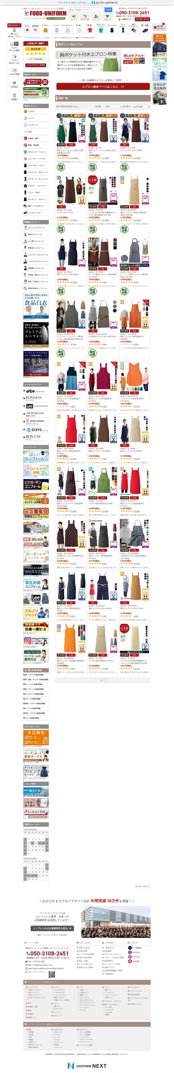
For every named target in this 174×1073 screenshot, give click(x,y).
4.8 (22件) (73, 282)
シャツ (81, 987)
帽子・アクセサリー (111, 1005)
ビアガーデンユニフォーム (34, 491)
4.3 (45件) (73, 220)
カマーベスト (58, 1009)
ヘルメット (58, 1047)
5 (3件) (104, 282)
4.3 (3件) (105, 669)
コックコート (33, 987)
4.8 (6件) (73, 511)
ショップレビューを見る (36, 65)
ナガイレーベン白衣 (86, 1039)
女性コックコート (35, 995)
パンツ (106, 987)
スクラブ (57, 1035)
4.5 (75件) (105, 158)
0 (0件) (136, 344)
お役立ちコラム (135, 1004)
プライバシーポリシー (113, 954)
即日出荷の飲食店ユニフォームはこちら (35, 99)
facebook (136, 952)
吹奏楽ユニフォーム (32, 377)
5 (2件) (104, 564)
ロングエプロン (59, 990)
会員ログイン (109, 967)
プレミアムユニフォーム (33, 348)
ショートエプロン (60, 995)
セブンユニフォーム (86, 1042)
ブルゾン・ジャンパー (32, 619)
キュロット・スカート (112, 1001)
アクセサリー (135, 987)
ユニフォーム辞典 (85, 1045)
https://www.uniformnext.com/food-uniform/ (46, 968)
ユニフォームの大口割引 (33, 746)
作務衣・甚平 (33, 1007)
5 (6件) (104, 344)
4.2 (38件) (105, 220)
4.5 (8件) (137, 459)
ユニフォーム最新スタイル (34, 548)
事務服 (31, 1040)
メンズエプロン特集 (32, 576)
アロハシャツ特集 (31, 477)
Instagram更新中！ (31, 647)
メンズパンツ (109, 992)
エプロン (56, 987)
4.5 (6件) (105, 511)
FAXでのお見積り (86, 958)
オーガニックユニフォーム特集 (35, 562)
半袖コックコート (35, 990)
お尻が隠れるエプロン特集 (34, 534)
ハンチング (109, 1010)
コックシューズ (135, 991)
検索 (107, 10)
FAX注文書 (83, 951)
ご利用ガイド (109, 948)
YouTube (135, 961)
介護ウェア (32, 1042)
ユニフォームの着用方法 (33, 663)
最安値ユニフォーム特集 (33, 519)
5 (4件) (136, 282)
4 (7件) (104, 459)
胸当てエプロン (59, 997)
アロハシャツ (84, 997)
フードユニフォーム (51, 913)
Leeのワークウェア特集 (33, 605)
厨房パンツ (109, 997)
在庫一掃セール (30, 633)
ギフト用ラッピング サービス (35, 778)
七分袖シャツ (84, 992)
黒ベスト (57, 1006)
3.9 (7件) (137, 406)
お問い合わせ (143, 19)
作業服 (31, 1032)
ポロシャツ (58, 1032)
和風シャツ (32, 1017)
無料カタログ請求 (86, 967)
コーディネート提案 (32, 762)
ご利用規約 (108, 974)
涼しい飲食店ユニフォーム (34, 462)
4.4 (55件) (137, 158)
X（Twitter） (137, 948)
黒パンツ (108, 990)
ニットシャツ (84, 1008)
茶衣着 (30, 1014)
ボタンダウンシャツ (86, 1000)
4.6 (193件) (74, 158)
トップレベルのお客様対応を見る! (51, 928)
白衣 (29, 1003)
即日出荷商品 (135, 995)
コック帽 (108, 1007)
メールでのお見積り (87, 954)
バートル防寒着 (85, 1035)
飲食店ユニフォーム (36, 1045)
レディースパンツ (111, 995)
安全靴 (56, 1045)
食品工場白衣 (29, 320)
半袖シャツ (83, 990)
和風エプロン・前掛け (62, 1000)
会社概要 (107, 951)
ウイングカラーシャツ (87, 1005)
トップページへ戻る (112, 964)
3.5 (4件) (73, 344)
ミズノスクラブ (84, 1037)
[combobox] (87, 9)
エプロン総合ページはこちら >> (103, 86)
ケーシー (57, 1037)
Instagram (136, 957)
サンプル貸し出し (86, 964)
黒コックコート (34, 992)
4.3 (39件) (137, 220)
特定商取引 (108, 961)
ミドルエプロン (59, 992)
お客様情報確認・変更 (113, 971)
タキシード (57, 1016)
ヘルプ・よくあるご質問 (114, 958)
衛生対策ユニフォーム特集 (34, 590)
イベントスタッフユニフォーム (35, 505)
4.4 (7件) (73, 564)
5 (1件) (104, 406)
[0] (160, 33)
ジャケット (57, 1012)
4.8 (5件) (137, 564)
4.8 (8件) (73, 459)
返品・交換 (83, 961)
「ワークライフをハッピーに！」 (73, 3)
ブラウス (83, 1010)
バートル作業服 (85, 1032)
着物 (29, 1010)
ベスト (55, 1003)
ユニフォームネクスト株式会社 (55, 935)
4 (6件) (136, 616)
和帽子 (107, 1015)
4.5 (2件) (137, 669)
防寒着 (31, 1035)
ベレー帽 (108, 1012)
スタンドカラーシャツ (87, 1002)
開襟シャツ (83, 995)
